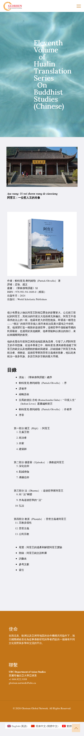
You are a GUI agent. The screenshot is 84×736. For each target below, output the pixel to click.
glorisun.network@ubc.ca (22, 683)
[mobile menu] (78, 6)
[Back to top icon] (76, 728)
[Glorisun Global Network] (12, 6)
